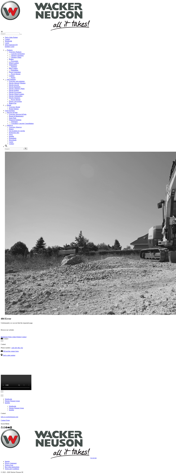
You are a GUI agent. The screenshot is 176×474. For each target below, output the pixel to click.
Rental (9, 105)
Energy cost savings (15, 101)
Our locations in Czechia (17, 131)
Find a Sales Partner (11, 37)
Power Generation (15, 72)
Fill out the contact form (11, 351)
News (11, 134)
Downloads (12, 140)
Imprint (7, 461)
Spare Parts (12, 118)
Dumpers (14, 66)
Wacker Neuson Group (12, 401)
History (11, 129)
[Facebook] (7, 428)
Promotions (12, 138)
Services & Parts (12, 112)
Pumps (13, 77)
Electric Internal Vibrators (17, 83)
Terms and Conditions (12, 469)
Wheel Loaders (14, 63)
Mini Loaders (13, 68)
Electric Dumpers (14, 98)
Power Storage (15, 74)
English (7, 46)
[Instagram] (4, 428)
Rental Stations (14, 109)
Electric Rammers (14, 87)
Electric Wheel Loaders (16, 94)
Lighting (11, 76)
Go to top (93, 458)
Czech (12, 46)
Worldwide (8, 41)
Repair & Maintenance (16, 116)
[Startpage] (45, 30)
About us (10, 125)
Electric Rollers (14, 90)
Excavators (14, 61)
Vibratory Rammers (17, 55)
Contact (7, 39)
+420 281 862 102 (17, 348)
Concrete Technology (18, 54)
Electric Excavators (15, 92)
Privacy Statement (10, 463)
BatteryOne (12, 103)
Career (7, 43)
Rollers (11, 59)
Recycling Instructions (12, 467)
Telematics (14, 122)
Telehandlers (13, 65)
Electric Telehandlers (15, 96)
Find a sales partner (9, 355)
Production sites (14, 133)
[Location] (2, 428)
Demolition (14, 70)
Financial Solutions (15, 120)
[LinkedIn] (11, 428)
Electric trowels (14, 85)
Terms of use (9, 465)
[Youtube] (9, 428)
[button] (11, 45)
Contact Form (5, 420)
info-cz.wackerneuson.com (9, 417)
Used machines (10, 110)
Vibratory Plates (16, 57)
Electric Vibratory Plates (17, 88)
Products (10, 50)
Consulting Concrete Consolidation (22, 123)
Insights (11, 136)
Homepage (4, 337)
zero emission (11, 79)
